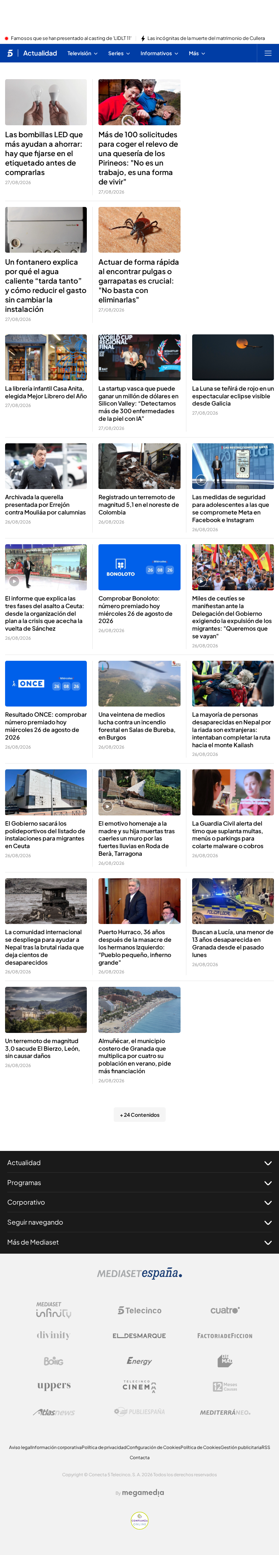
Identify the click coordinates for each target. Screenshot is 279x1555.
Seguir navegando (35, 1222)
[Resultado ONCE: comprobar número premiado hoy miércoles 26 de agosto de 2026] (46, 684)
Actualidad (40, 53)
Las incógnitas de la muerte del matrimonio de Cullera (206, 38)
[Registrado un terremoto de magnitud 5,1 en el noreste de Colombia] (139, 466)
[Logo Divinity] (53, 1336)
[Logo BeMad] (225, 1361)
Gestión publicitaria (241, 1447)
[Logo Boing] (54, 1361)
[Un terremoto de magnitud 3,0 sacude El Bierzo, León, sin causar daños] (46, 1010)
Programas (24, 1182)
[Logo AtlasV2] (54, 1412)
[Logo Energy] (139, 1361)
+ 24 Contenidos (139, 1114)
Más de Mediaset (33, 1242)
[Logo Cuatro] (225, 1310)
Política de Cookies (201, 1447)
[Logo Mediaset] (139, 1278)
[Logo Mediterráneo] (225, 1412)
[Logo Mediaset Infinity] (53, 1310)
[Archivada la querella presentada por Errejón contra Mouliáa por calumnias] (46, 466)
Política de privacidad (104, 1447)
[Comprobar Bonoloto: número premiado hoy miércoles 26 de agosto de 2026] (139, 567)
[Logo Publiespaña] (139, 1412)
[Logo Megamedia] (143, 1493)
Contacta (140, 1457)
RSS (266, 1447)
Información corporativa (56, 1447)
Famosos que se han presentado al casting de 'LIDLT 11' (71, 38)
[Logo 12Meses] (225, 1387)
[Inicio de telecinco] (10, 53)
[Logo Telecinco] (139, 1310)
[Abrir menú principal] (268, 53)
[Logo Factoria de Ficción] (225, 1336)
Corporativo (26, 1202)
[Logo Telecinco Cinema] (139, 1386)
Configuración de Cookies (153, 1447)
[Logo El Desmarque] (139, 1336)
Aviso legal (20, 1447)
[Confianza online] (140, 1527)
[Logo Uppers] (53, 1386)
